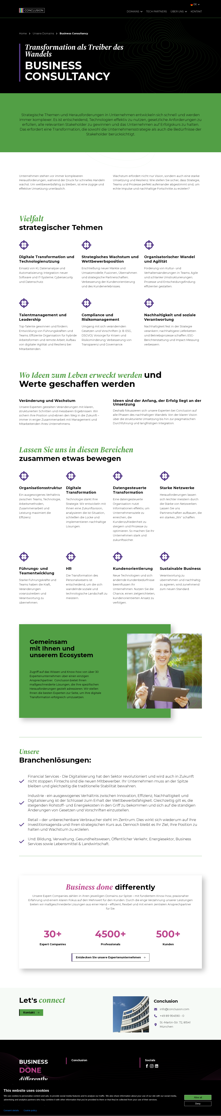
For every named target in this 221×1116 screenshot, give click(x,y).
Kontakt (29, 1012)
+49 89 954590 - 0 (172, 1016)
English (8, 1084)
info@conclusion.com (174, 1009)
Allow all (198, 1097)
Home (23, 33)
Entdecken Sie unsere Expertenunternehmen (108, 957)
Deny (198, 1103)
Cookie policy (30, 1110)
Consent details (11, 1110)
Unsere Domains (43, 33)
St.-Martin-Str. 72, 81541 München (175, 1024)
